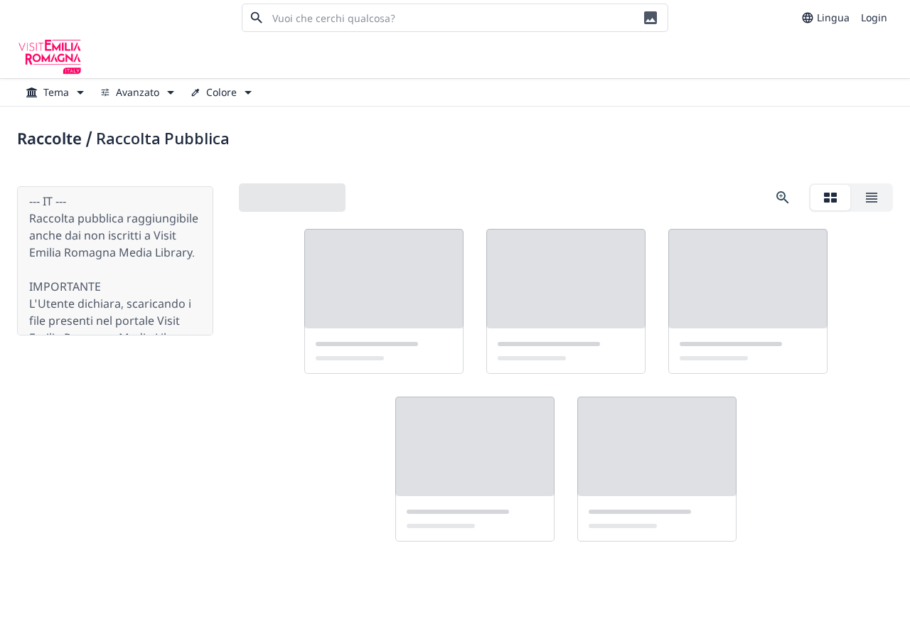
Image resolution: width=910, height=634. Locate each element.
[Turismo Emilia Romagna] (49, 57)
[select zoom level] (783, 197)
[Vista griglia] (830, 197)
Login (874, 17)
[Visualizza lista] (872, 197)
